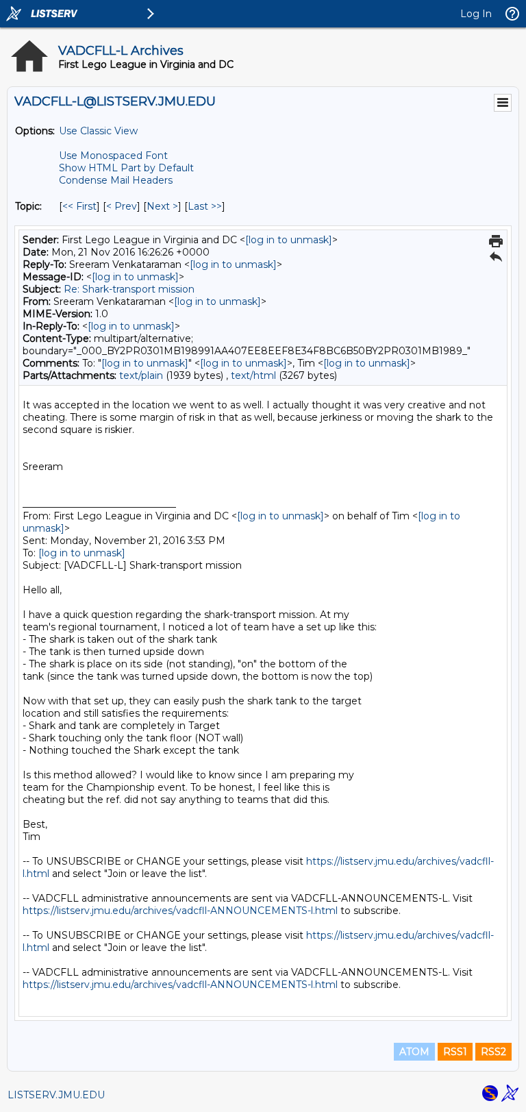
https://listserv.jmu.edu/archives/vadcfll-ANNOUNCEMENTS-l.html (180, 910)
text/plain (141, 375)
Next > (162, 206)
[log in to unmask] (288, 240)
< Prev (121, 206)
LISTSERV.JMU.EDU (56, 1095)
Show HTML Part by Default (126, 168)
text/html (253, 375)
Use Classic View (98, 131)
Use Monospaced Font (113, 155)
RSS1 (455, 1052)
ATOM (414, 1052)
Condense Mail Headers (116, 180)
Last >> (205, 206)
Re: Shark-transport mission (129, 289)
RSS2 (493, 1052)
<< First (79, 206)
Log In (476, 14)
